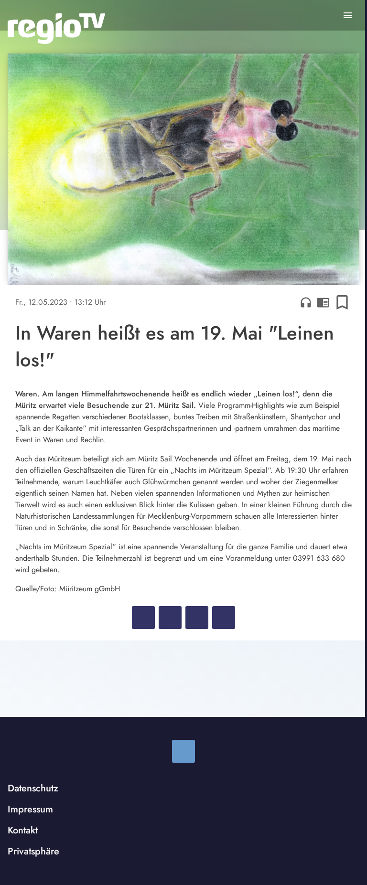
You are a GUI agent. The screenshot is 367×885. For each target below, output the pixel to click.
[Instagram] (183, 751)
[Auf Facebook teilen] (143, 617)
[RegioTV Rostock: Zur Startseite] (56, 28)
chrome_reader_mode (323, 302)
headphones (306, 302)
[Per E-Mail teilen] (223, 617)
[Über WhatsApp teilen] (196, 617)
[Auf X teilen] (170, 617)
